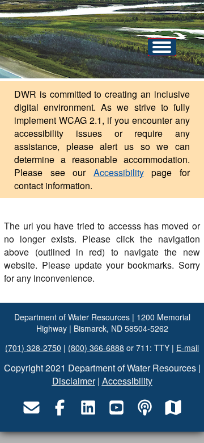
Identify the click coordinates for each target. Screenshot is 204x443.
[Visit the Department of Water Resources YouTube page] (116, 407)
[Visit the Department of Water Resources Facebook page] (59, 407)
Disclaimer (73, 380)
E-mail (187, 347)
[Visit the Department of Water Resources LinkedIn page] (88, 407)
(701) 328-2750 (33, 347)
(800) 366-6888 (96, 347)
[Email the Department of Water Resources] (31, 407)
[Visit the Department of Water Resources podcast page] (144, 407)
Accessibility (119, 172)
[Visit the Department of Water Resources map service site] (173, 407)
